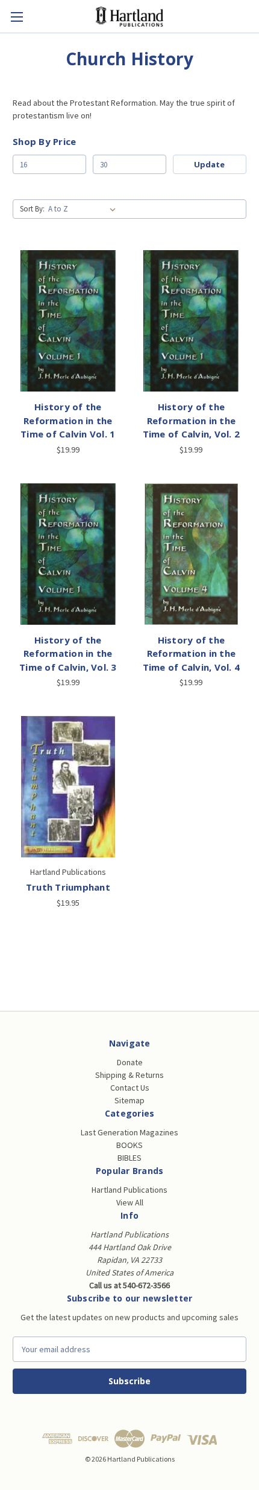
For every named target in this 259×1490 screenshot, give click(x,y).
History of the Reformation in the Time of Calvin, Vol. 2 (191, 420)
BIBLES (129, 1157)
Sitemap (129, 1100)
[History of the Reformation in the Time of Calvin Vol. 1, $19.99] (68, 321)
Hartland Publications (129, 1189)
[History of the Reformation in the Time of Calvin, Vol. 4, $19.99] (191, 554)
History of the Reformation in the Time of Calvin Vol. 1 (67, 420)
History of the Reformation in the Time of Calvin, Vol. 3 (68, 653)
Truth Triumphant (68, 887)
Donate (130, 1062)
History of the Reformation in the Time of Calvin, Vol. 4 (191, 653)
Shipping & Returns (129, 1074)
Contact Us (129, 1087)
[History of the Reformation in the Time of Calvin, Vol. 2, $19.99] (191, 321)
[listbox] (84, 209)
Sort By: (32, 209)
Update (209, 164)
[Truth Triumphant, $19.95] (68, 786)
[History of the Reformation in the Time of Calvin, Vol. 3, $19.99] (68, 554)
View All (129, 1202)
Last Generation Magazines (129, 1132)
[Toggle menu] (16, 16)
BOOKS (129, 1145)
